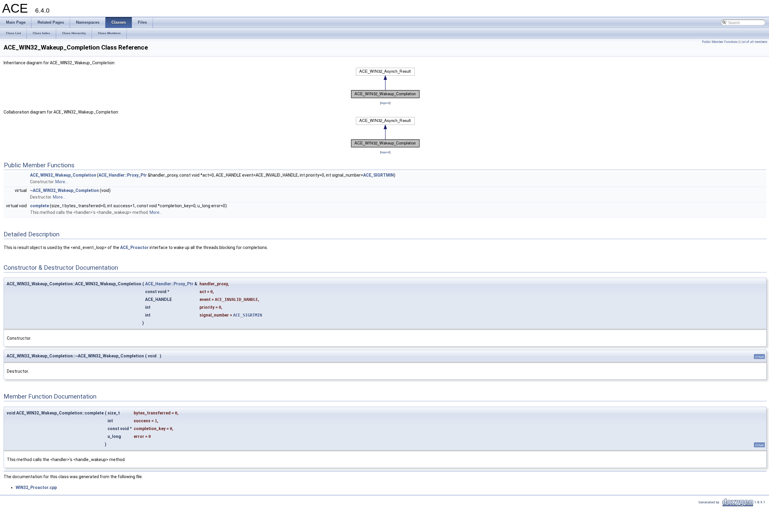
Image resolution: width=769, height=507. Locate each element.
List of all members (753, 42)
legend (385, 103)
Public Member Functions (720, 42)
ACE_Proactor (134, 247)
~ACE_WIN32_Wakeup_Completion (64, 190)
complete (39, 205)
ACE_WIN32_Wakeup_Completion (63, 175)
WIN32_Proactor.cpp (36, 487)
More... (61, 181)
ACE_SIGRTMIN (378, 175)
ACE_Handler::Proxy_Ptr (123, 175)
